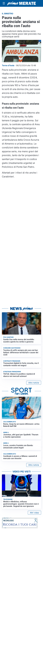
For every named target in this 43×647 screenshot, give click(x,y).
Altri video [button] (34, 512)
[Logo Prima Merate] (21, 3)
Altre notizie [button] (33, 382)
